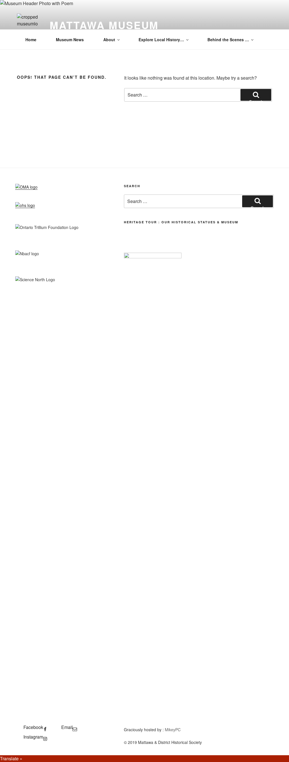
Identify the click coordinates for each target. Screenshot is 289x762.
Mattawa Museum (104, 25)
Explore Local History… (161, 39)
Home (30, 39)
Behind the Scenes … (228, 39)
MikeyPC (173, 729)
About (109, 39)
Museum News (70, 39)
